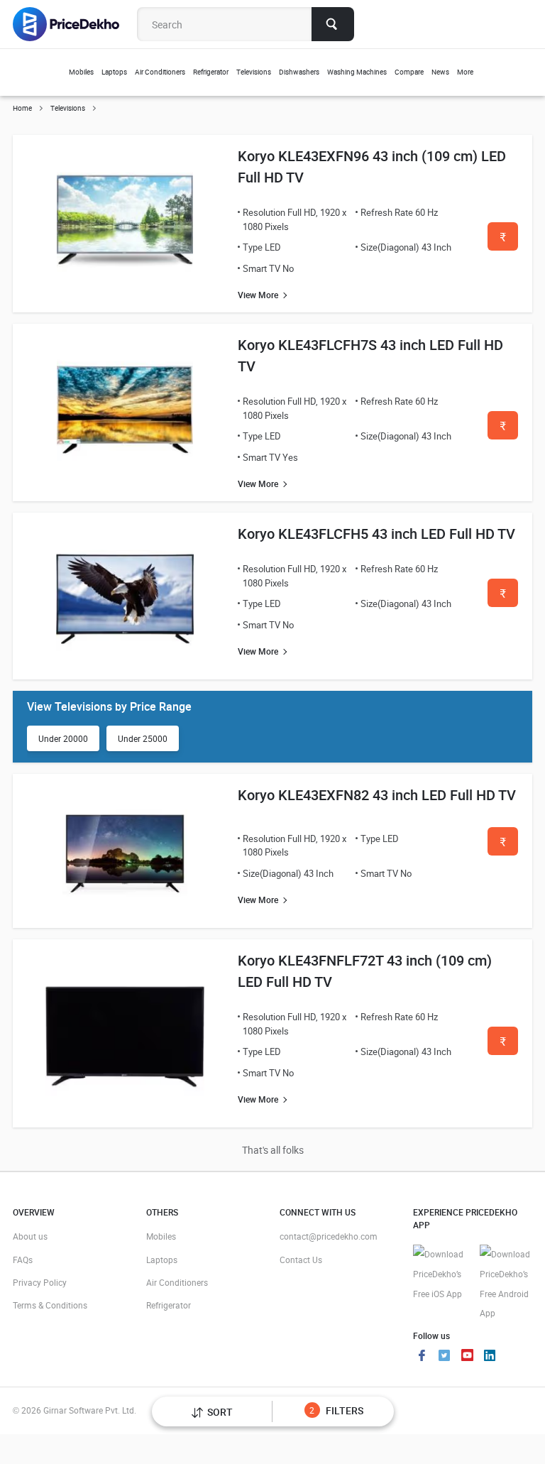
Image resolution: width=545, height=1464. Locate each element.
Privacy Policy (40, 1282)
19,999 (503, 241)
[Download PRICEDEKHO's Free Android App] (506, 1284)
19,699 (503, 1045)
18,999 (503, 846)
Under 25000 (142, 738)
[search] (333, 24)
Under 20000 (63, 738)
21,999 (503, 429)
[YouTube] (466, 1356)
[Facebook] (421, 1356)
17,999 (503, 597)
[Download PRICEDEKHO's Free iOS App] (439, 1274)
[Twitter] (444, 1356)
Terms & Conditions (50, 1305)
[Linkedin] (489, 1356)
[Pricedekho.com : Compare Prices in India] (75, 24)
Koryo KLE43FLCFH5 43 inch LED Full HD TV (376, 533)
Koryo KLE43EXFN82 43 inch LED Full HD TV (377, 794)
